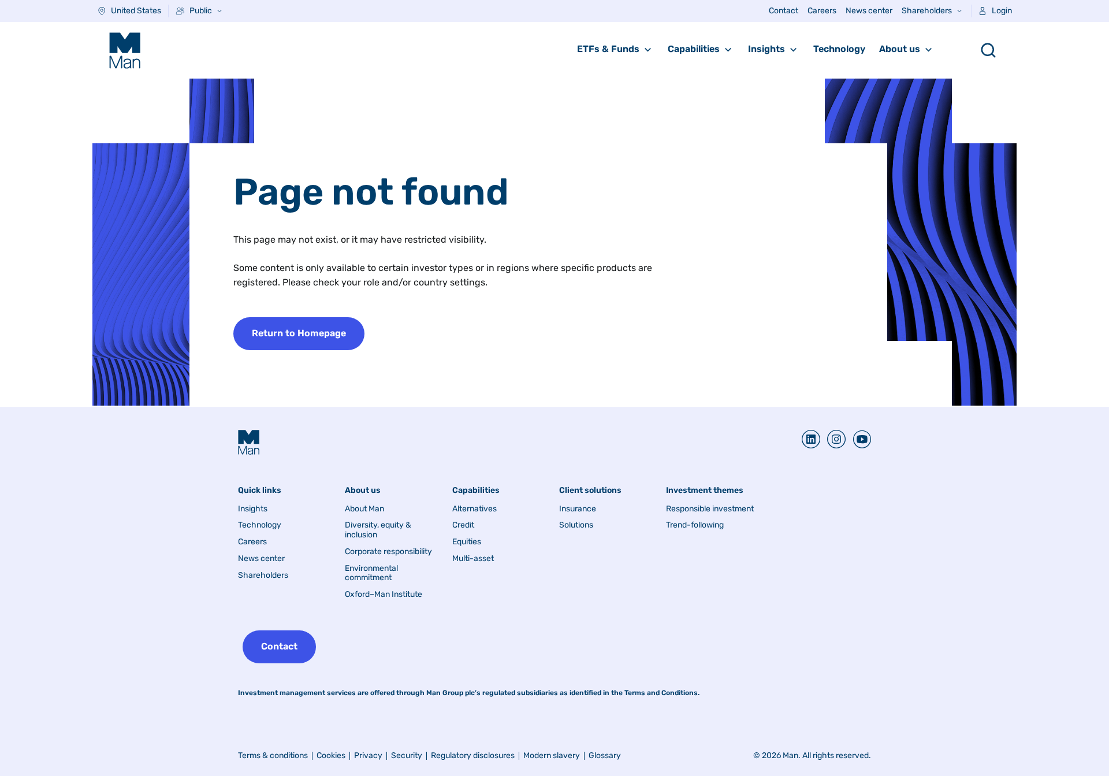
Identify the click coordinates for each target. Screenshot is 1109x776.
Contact (783, 11)
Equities (466, 542)
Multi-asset (473, 558)
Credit (463, 525)
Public (200, 11)
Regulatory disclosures (473, 755)
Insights (766, 48)
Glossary (605, 755)
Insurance (577, 509)
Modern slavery (551, 755)
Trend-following (695, 525)
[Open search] (988, 50)
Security (406, 755)
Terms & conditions (273, 755)
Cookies (331, 755)
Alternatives (474, 509)
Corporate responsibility (388, 551)
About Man (364, 509)
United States (136, 11)
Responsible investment (710, 509)
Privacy (368, 755)
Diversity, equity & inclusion (378, 530)
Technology (839, 48)
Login (1002, 11)
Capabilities (694, 48)
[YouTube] (858, 439)
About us (899, 48)
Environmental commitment (371, 573)
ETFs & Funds (608, 48)
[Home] (124, 50)
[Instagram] (833, 439)
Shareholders (927, 11)
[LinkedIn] (811, 439)
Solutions (576, 525)
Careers (821, 11)
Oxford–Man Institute (383, 594)
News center (869, 11)
